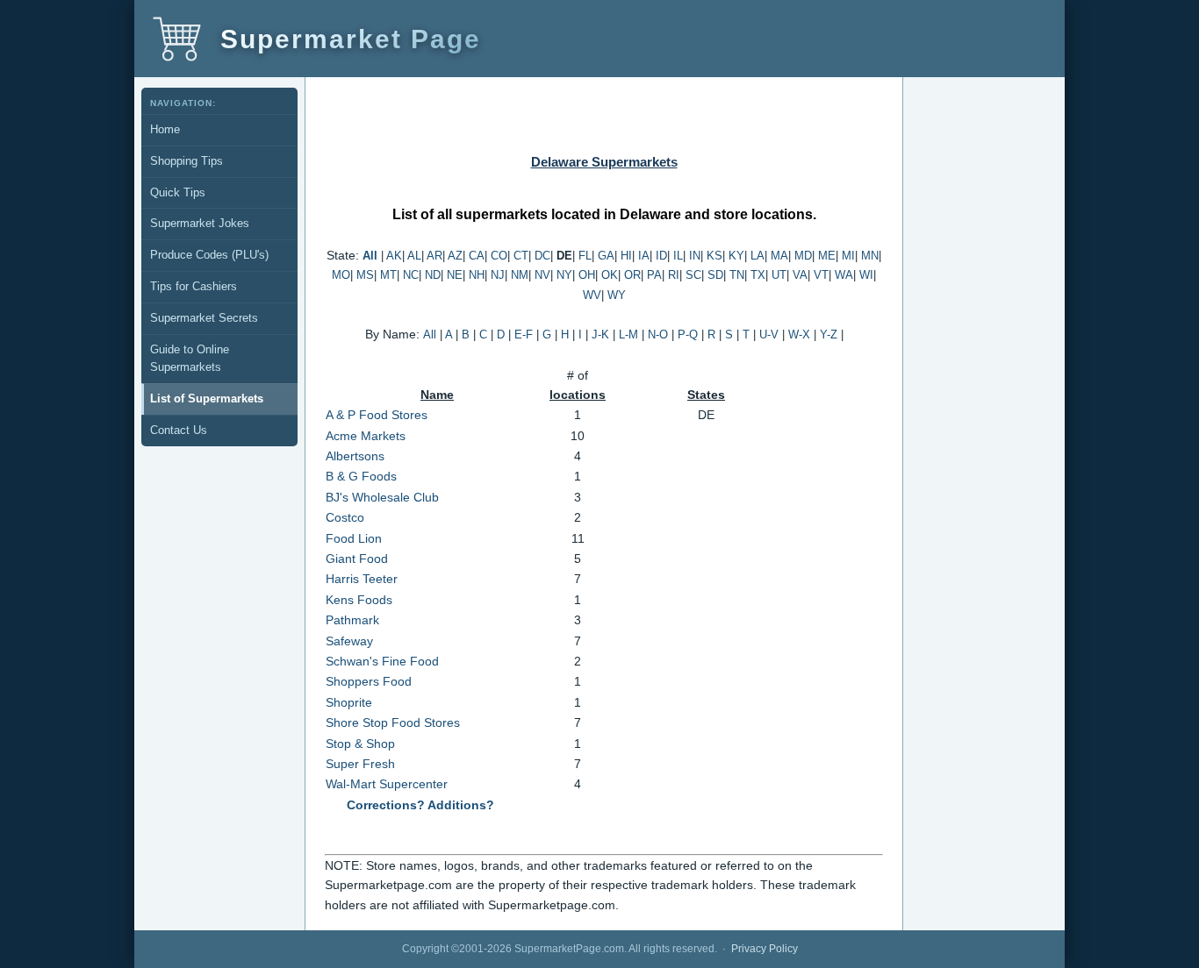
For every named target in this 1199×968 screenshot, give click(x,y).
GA (606, 255)
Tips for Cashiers (193, 286)
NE (455, 274)
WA (844, 274)
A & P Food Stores (376, 415)
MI (848, 255)
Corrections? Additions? (420, 805)
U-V (769, 334)
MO (341, 274)
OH (586, 274)
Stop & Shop (360, 744)
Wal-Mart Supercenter (387, 784)
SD (715, 274)
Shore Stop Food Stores (393, 722)
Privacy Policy (764, 949)
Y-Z (828, 334)
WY (616, 295)
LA (757, 255)
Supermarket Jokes (199, 223)
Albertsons (355, 456)
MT (388, 274)
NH (477, 274)
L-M (628, 334)
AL (414, 255)
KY (736, 255)
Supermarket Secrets (204, 317)
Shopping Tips (186, 160)
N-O (658, 334)
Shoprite (349, 702)
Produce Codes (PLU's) (209, 254)
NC (411, 274)
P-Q (688, 334)
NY (564, 274)
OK (609, 274)
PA (654, 274)
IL (678, 255)
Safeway (349, 641)
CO (499, 255)
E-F (523, 334)
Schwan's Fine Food (382, 661)
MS (365, 274)
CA (477, 255)
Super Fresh (360, 764)
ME (827, 255)
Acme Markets (366, 436)
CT (520, 255)
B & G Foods (361, 476)
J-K (600, 334)
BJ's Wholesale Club (382, 497)
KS (714, 255)
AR (434, 255)
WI (866, 274)
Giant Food (357, 559)
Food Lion (354, 538)
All (370, 255)
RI (673, 274)
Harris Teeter (362, 579)
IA (644, 255)
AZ (455, 255)
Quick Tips (177, 192)
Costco (345, 517)
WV (592, 295)
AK (394, 255)
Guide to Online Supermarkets (189, 358)
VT (821, 274)
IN (694, 255)
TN (736, 274)
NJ (498, 274)
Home (165, 129)
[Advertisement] (220, 505)
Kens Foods (359, 600)
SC (693, 274)
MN (870, 255)
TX (757, 274)
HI (626, 255)
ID (661, 255)
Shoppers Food (369, 681)
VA (800, 274)
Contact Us (178, 430)
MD (803, 255)
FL (585, 255)
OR (632, 274)
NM (519, 274)
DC (542, 255)
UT (779, 274)
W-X (799, 334)
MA (779, 255)
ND (433, 274)
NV (542, 274)
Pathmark (352, 620)
